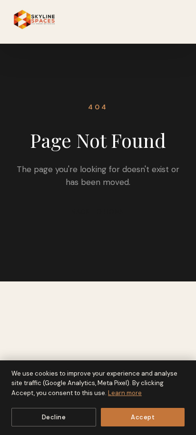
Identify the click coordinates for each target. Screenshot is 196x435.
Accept (143, 417)
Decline (54, 417)
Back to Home (98, 212)
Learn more (125, 393)
